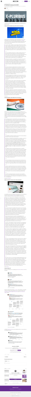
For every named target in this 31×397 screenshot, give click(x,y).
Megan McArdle (10, 329)
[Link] (3, 25)
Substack (12, 395)
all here (8, 266)
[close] (21, 370)
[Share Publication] (23, 1)
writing (22, 40)
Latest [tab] (6, 368)
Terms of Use (18, 380)
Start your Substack (14, 394)
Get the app (18, 394)
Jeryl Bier (8, 372)
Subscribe (26, 1)
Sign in (29, 1)
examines (14, 195)
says (7, 115)
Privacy (15, 392)
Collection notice (19, 392)
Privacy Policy (20, 381)
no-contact (15, 289)
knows (23, 269)
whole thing (8, 178)
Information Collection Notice (15, 381)
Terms (16, 392)
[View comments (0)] (7, 10)
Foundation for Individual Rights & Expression (11, 291)
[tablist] (7, 361)
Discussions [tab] (9, 368)
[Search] (22, 1)
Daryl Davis (18, 269)
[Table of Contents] (0, 198)
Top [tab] (5, 368)
